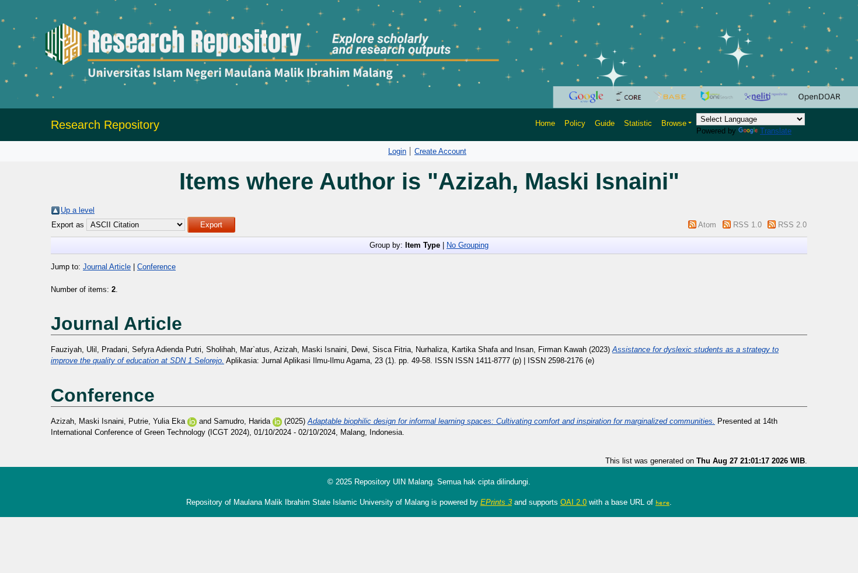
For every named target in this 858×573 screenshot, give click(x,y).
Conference (156, 266)
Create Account (440, 151)
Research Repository (105, 124)
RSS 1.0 (747, 224)
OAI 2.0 (573, 502)
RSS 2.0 (792, 224)
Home (545, 123)
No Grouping (468, 245)
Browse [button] (673, 123)
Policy (574, 123)
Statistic (638, 123)
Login (397, 151)
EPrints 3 (496, 502)
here (662, 502)
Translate (775, 130)
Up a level (78, 210)
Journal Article (107, 266)
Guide (605, 123)
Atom (707, 224)
